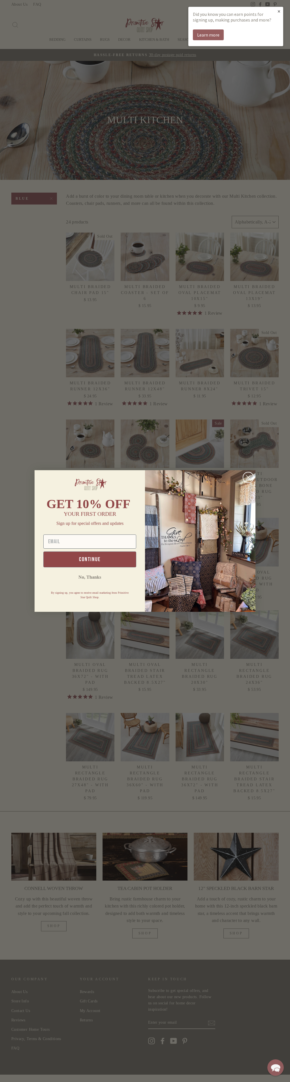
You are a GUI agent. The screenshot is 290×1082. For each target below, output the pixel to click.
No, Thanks (89, 577)
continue (90, 559)
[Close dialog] (248, 477)
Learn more (208, 35)
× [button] (279, 11)
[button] (275, 1067)
